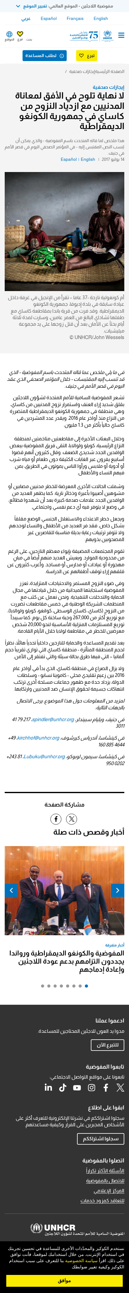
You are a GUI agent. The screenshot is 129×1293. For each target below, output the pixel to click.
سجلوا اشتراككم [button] (101, 1138)
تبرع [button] (20, 39)
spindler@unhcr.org (53, 719)
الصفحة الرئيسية (109, 71)
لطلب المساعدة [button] (40, 55)
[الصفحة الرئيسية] (92, 36)
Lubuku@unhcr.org (44, 756)
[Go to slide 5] (60, 987)
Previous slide (117, 890)
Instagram (91, 1088)
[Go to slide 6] (53, 987)
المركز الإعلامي (109, 1190)
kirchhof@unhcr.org (38, 737)
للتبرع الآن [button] (108, 1044)
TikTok (63, 1088)
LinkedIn (48, 1088)
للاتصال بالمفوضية (105, 1180)
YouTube (77, 1088)
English (101, 18)
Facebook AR (106, 1088)
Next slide (11, 890)
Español (49, 18)
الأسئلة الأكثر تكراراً (105, 1170)
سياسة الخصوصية (81, 1261)
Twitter (120, 1088)
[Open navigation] (121, 36)
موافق (64, 1280)
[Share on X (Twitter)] (71, 819)
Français (75, 18)
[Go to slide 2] (78, 987)
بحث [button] (29, 39)
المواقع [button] (9, 39)
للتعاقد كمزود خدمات (102, 1200)
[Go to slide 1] (85, 987)
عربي (26, 18)
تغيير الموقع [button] (35, 5)
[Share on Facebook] (55, 819)
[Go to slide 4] (66, 987)
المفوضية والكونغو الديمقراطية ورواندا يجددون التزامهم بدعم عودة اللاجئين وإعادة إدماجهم (66, 961)
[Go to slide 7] (47, 987)
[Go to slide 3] (72, 987)
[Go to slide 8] (41, 987)
